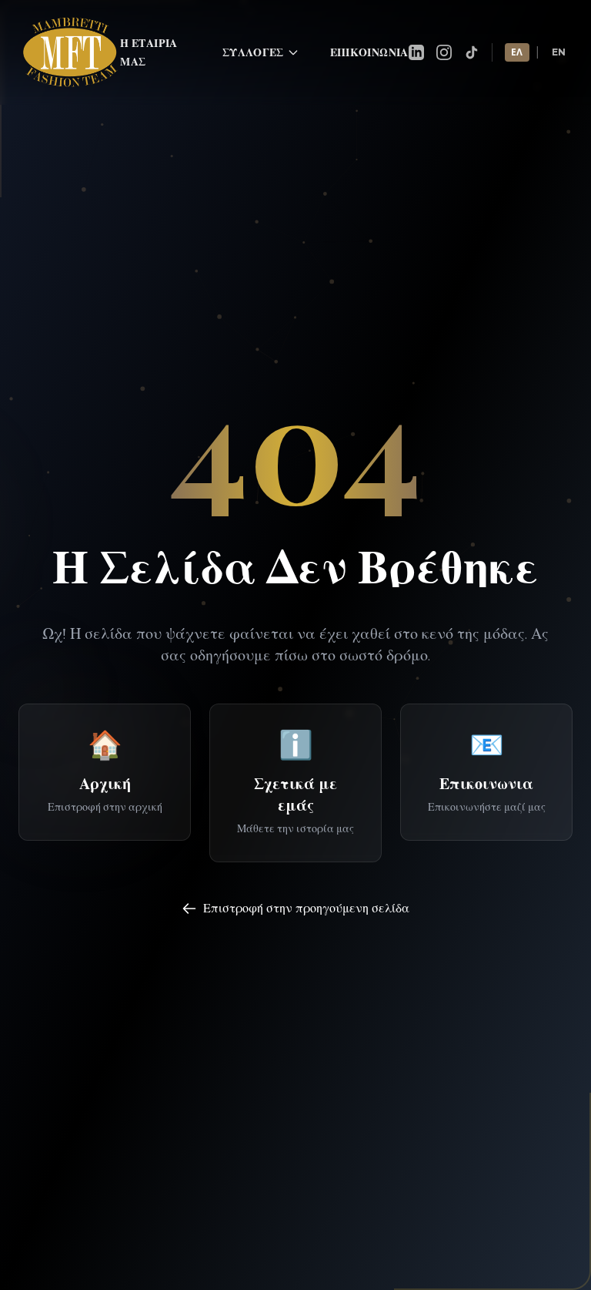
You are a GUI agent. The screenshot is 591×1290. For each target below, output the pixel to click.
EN (559, 52)
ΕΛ (517, 52)
